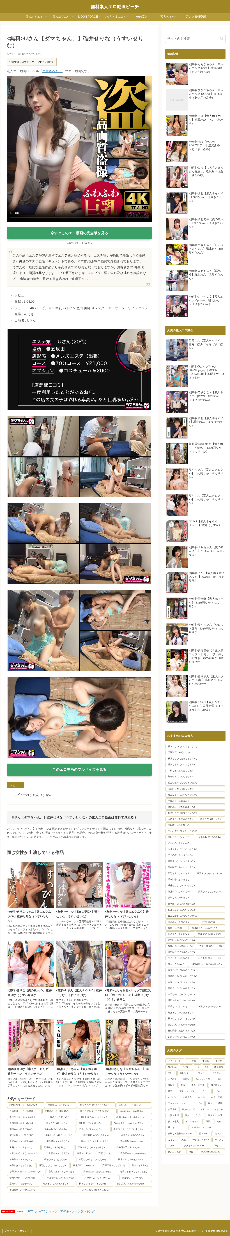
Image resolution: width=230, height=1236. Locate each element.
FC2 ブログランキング (42, 1211)
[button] (222, 39)
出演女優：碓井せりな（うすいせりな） (31, 61)
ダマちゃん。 (52, 71)
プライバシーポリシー (16, 1230)
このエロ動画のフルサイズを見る (79, 769)
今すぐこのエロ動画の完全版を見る (79, 233)
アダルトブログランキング (77, 1211)
